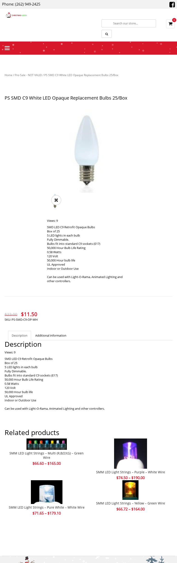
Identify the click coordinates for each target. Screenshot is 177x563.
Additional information (50, 335)
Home (8, 75)
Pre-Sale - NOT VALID (28, 75)
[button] (56, 200)
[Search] (106, 34)
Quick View (130, 444)
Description (19, 335)
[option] (88, 151)
